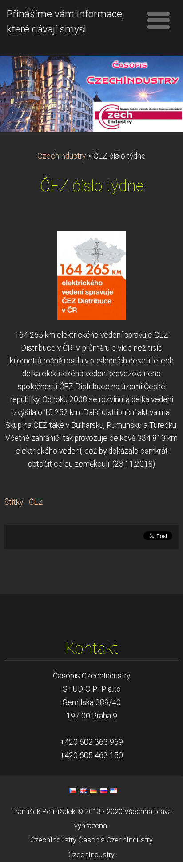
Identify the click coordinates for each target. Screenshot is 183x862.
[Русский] (103, 790)
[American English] (113, 790)
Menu (158, 20)
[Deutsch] (93, 790)
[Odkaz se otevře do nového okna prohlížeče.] (91, 274)
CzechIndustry (61, 156)
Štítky (13, 502)
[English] (83, 790)
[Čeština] (72, 790)
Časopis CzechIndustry (115, 840)
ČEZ (36, 502)
